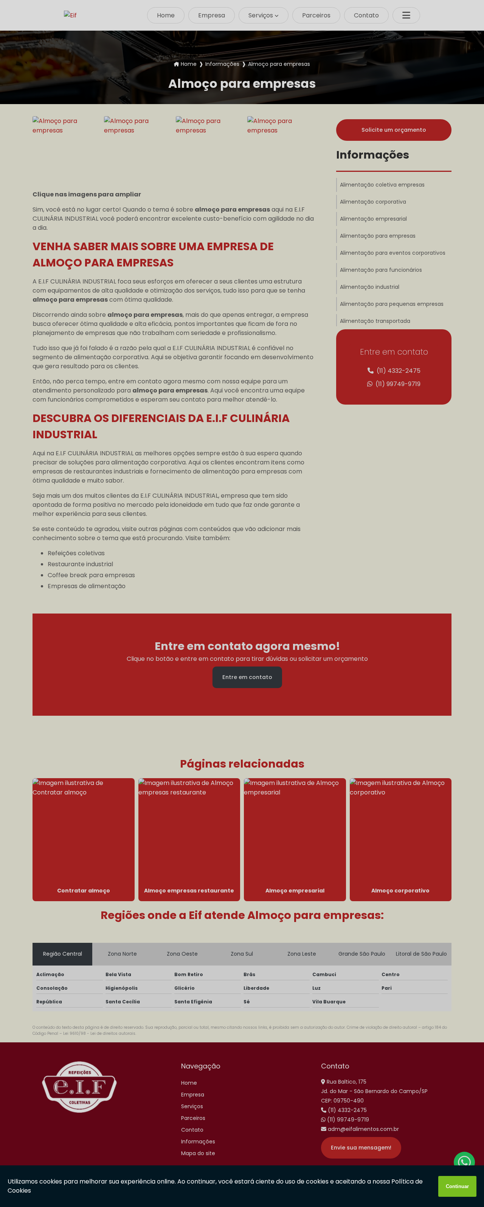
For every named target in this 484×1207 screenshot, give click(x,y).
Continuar (457, 1186)
